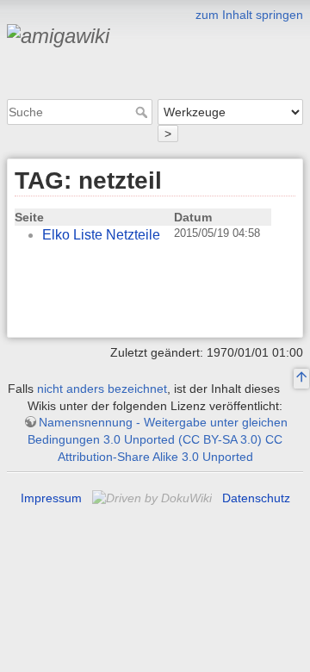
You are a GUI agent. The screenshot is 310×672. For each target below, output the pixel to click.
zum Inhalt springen (249, 15)
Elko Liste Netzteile (101, 234)
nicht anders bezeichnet (102, 388)
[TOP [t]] (301, 379)
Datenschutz (256, 498)
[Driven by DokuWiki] (153, 498)
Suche (143, 112)
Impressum (51, 498)
